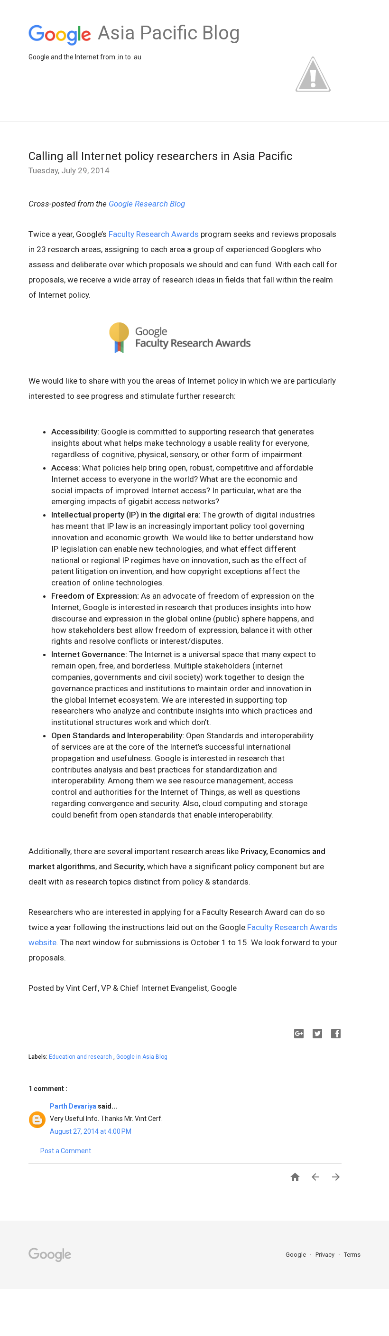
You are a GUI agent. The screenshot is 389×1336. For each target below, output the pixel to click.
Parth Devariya (74, 1106)
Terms (352, 1254)
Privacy (325, 1254)
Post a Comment (65, 1151)
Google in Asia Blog (141, 1057)
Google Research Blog (147, 203)
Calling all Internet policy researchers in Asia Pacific (160, 156)
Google (296, 1254)
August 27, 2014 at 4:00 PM (90, 1131)
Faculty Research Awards (154, 234)
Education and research (81, 1057)
